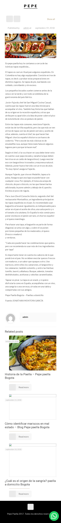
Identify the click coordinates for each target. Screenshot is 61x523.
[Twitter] (30, 518)
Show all (51, 19)
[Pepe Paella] (30, 6)
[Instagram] (34, 518)
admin (26, 28)
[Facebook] (26, 518)
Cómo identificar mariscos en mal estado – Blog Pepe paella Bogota (27, 425)
